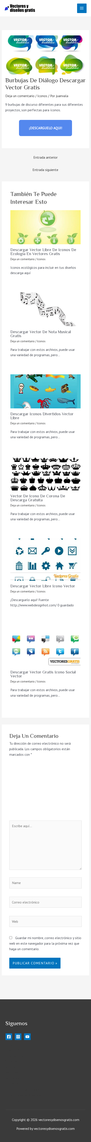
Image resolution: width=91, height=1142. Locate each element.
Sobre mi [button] (12, 1083)
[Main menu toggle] (82, 8)
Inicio (9, 1045)
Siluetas (11, 1061)
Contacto (17, 1100)
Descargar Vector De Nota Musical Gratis (40, 334)
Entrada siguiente (45, 169)
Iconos (42, 96)
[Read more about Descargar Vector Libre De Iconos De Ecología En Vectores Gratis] (45, 227)
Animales (12, 1078)
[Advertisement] (45, 791)
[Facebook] (9, 1036)
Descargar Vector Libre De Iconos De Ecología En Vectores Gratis (43, 252)
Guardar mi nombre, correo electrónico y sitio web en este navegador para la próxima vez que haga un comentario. (45, 943)
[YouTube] (27, 1036)
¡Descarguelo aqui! (45, 128)
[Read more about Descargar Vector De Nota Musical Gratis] (45, 309)
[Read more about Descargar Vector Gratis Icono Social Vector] (45, 646)
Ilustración (13, 1050)
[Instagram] (18, 1036)
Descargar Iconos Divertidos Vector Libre (42, 416)
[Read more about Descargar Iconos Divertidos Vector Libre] (45, 391)
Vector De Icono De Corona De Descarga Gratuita (37, 498)
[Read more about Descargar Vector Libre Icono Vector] (45, 559)
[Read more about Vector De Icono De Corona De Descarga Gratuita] (45, 473)
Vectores (12, 1072)
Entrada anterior (45, 157)
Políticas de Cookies (25, 1089)
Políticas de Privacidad (26, 1095)
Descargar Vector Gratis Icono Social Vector (43, 674)
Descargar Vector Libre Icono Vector (42, 586)
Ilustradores (15, 1056)
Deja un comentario (19, 96)
